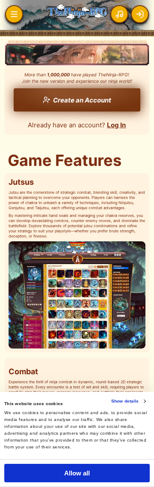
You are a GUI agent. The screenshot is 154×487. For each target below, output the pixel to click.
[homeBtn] (14, 14)
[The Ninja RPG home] (77, 11)
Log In (116, 125)
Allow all (77, 473)
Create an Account (82, 100)
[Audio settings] (119, 14)
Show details (125, 401)
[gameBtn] (140, 14)
